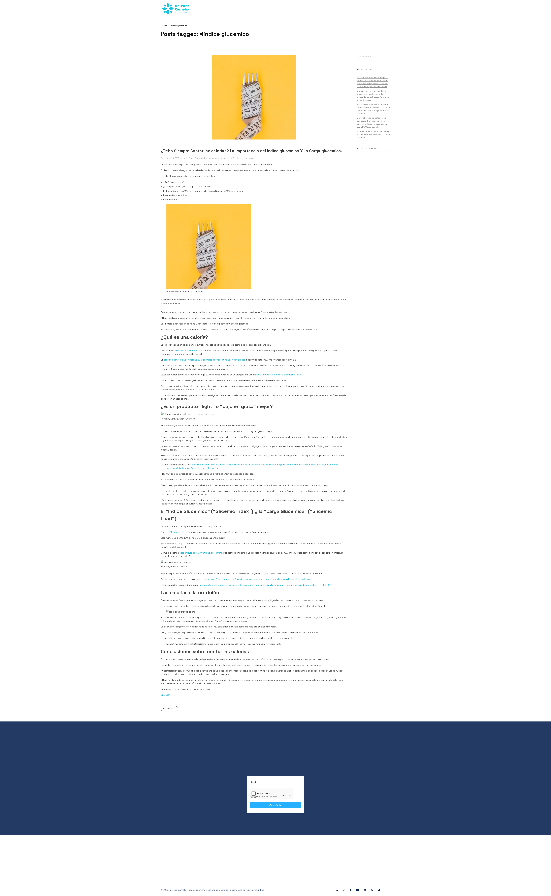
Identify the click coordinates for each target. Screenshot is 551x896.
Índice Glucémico (172, 532)
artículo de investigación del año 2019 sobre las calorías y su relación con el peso (205, 359)
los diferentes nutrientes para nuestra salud (278, 374)
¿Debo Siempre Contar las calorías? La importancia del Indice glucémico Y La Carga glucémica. (251, 150)
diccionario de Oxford (186, 350)
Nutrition (249, 158)
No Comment (213, 158)
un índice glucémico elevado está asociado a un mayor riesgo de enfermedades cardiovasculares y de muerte (258, 579)
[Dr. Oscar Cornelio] (173, 851)
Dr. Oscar (165, 694)
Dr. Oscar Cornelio (194, 158)
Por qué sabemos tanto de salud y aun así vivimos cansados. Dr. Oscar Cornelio (373, 134)
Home (164, 26)
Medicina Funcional (232, 158)
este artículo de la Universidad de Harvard (200, 552)
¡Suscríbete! (275, 805)
